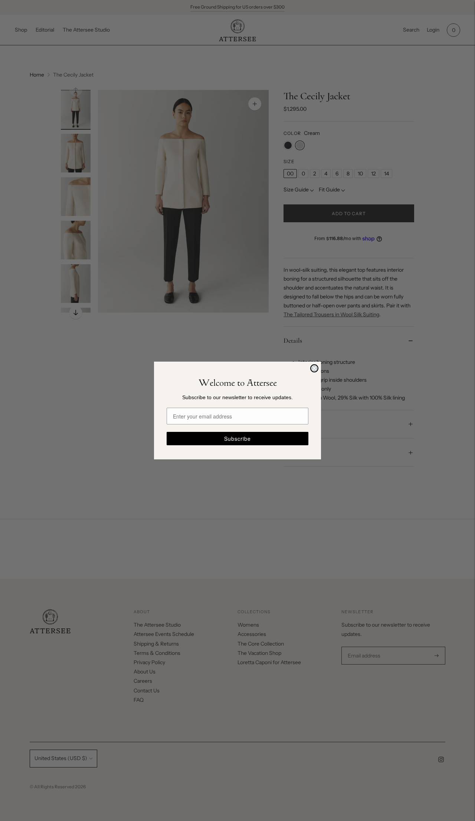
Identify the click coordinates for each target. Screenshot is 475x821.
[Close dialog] (314, 368)
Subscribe (237, 438)
